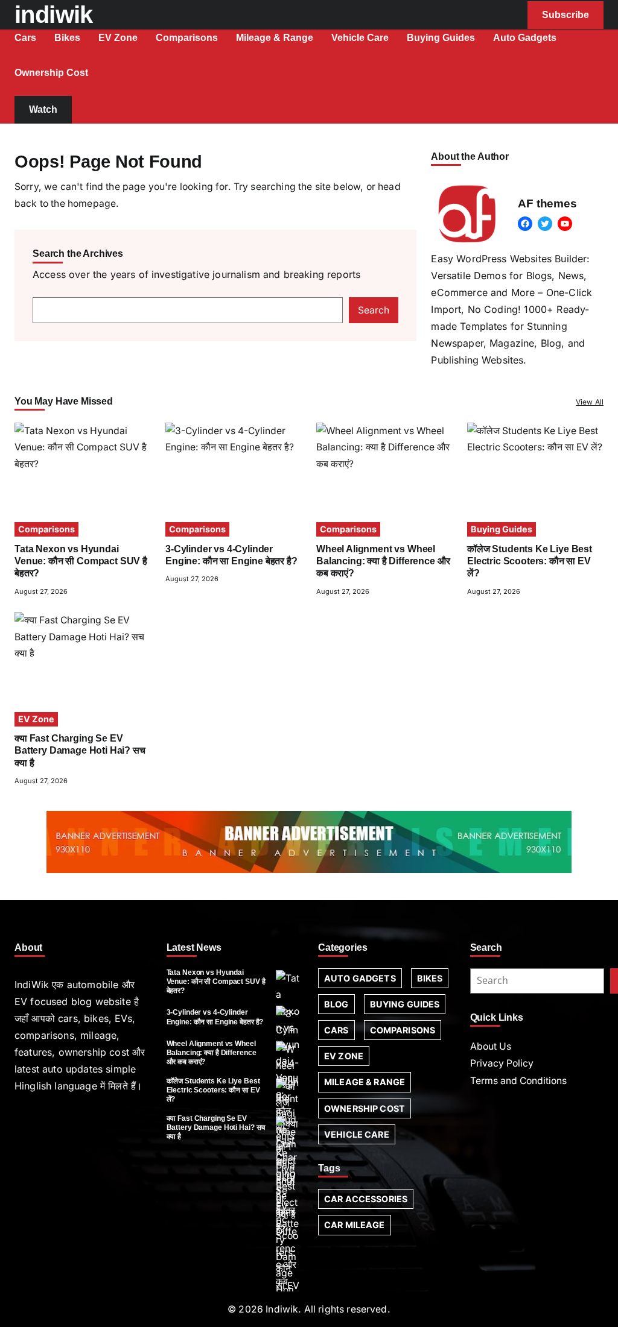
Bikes (430, 978)
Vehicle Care (356, 1134)
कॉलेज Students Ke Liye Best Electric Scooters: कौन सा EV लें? (529, 561)
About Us (490, 1046)
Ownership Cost (364, 1108)
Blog (336, 1004)
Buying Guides (501, 529)
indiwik (53, 14)
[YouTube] (565, 223)
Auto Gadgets (360, 978)
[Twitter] (545, 223)
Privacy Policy (502, 1063)
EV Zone (36, 719)
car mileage (354, 1225)
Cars (336, 1030)
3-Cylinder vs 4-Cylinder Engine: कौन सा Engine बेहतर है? (215, 1017)
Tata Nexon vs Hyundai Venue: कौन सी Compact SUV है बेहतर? (80, 561)
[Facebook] (525, 223)
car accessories (365, 1199)
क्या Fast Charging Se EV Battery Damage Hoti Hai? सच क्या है (79, 750)
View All (590, 401)
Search (373, 310)
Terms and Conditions (518, 1080)
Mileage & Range (364, 1082)
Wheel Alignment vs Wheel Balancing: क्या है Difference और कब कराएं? (383, 561)
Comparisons (46, 529)
